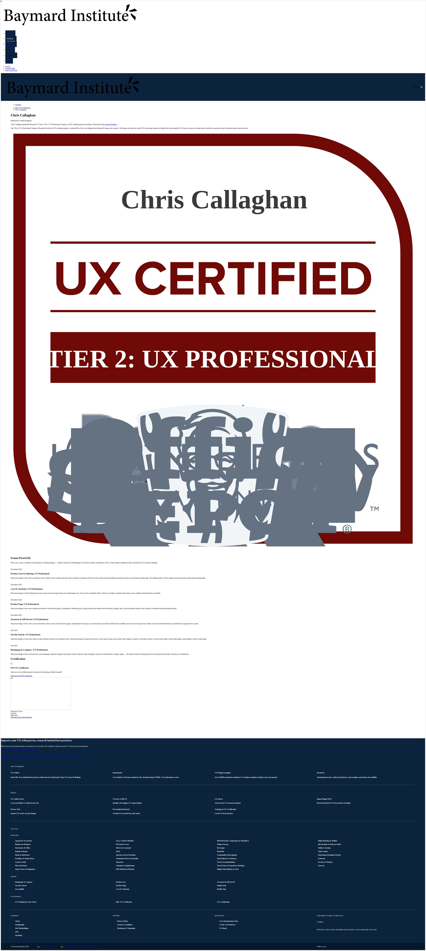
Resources (219, 916)
